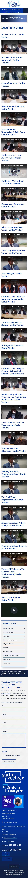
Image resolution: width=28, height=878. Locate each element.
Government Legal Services (11, 655)
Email (4, 723)
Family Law (6, 636)
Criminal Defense (8, 632)
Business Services (8, 628)
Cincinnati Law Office (10, 838)
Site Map (11, 872)
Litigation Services (8, 644)
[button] (25, 10)
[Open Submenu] (24, 628)
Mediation (6, 647)
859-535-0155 (6, 9)
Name (3, 706)
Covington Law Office (10, 822)
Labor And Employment (10, 640)
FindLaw (20, 874)
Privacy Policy (17, 872)
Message (4, 731)
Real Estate (6, 663)
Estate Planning (7, 651)
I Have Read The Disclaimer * (12, 755)
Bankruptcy (6, 659)
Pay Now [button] (7, 859)
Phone (4, 714)
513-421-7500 (7, 12)
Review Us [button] (14, 866)
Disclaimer (4, 751)
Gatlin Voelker (11, 870)
